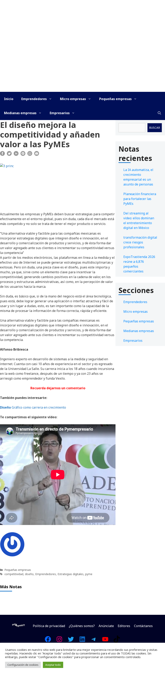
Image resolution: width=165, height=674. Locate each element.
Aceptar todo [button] (53, 665)
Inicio (8, 99)
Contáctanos (143, 626)
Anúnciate (106, 626)
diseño (29, 574)
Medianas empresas (20, 113)
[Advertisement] (82, 61)
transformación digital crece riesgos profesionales (140, 242)
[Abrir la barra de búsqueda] (159, 113)
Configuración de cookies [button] (22, 665)
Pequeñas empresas (115, 99)
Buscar (154, 127)
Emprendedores (34, 99)
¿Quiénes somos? (82, 626)
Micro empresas (73, 99)
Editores (124, 626)
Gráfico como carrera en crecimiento (33, 407)
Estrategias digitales (71, 574)
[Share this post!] (2, 154)
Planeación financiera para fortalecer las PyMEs (139, 199)
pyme (88, 574)
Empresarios (60, 113)
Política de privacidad (49, 626)
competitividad (13, 574)
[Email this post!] (36, 154)
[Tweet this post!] (9, 154)
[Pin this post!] (23, 154)
